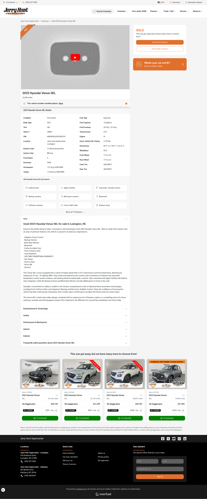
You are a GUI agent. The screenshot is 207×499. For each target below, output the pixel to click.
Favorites (176, 2)
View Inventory (68, 453)
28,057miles (138, 398)
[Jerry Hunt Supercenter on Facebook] (162, 438)
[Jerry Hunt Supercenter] (16, 11)
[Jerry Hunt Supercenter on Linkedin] (184, 438)
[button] (11, 2)
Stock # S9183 (69, 392)
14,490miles (180, 398)
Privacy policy (103, 457)
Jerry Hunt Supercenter (29, 21)
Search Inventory (104, 11)
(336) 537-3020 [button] (31, 2)
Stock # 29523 (27, 392)
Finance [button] (153, 11)
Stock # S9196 (154, 392)
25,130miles (95, 398)
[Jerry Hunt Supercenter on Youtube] (173, 438)
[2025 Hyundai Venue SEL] (40, 374)
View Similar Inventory (160, 49)
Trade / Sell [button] (168, 11)
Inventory (45, 21)
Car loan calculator (70, 457)
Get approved (103, 460)
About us (101, 453)
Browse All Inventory (159, 42)
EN (162, 2)
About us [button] (197, 11)
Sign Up (160, 477)
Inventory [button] (121, 11)
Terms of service (69, 464)
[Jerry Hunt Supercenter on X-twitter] (167, 438)
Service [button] (183, 11)
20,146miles (53, 398)
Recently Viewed (194, 2)
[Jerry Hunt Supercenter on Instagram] (178, 438)
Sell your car (68, 460)
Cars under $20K (139, 11)
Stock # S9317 (111, 392)
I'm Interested (42, 418)
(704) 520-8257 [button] (30, 476)
